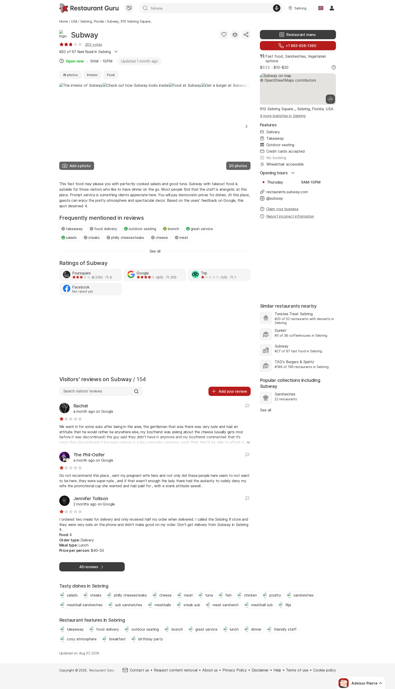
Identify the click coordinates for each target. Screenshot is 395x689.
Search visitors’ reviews (82, 391)
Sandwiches (295, 56)
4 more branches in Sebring (283, 115)
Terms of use (297, 670)
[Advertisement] (155, 337)
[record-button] (276, 8)
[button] (246, 126)
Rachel (80, 406)
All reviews (88, 566)
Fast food (274, 56)
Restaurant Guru (101, 670)
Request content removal (175, 670)
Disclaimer (260, 670)
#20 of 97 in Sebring (85, 51)
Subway (84, 34)
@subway (274, 198)
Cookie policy (324, 670)
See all (265, 410)
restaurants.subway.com (287, 192)
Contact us (139, 670)
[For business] (129, 8)
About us (210, 670)
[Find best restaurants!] (89, 8)
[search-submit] (145, 8)
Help (277, 670)
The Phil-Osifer (89, 454)
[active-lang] (321, 8)
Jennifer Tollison (90, 498)
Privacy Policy (235, 670)
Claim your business (282, 209)
